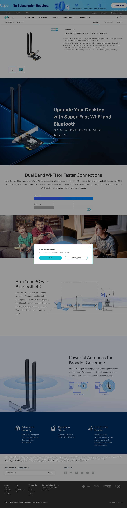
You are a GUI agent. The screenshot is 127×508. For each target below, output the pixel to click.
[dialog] (63, 254)
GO (50, 258)
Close (90, 247)
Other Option (76, 258)
